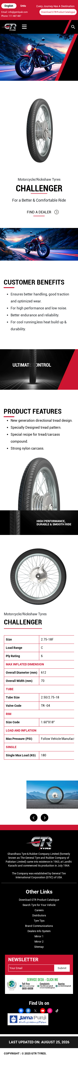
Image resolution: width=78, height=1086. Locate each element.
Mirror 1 (39, 936)
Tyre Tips (39, 920)
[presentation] (33, 817)
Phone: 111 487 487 (11, 16)
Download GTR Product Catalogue (58, 12)
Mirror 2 (39, 941)
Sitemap (39, 946)
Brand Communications (39, 925)
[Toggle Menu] (24, 27)
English (9, 5)
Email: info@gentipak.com (14, 12)
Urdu (23, 5)
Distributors (39, 915)
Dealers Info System (39, 931)
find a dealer (39, 212)
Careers (39, 910)
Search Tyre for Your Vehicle (39, 905)
